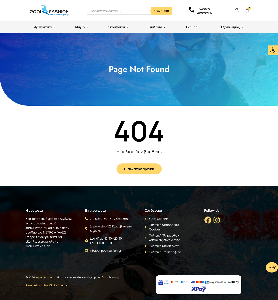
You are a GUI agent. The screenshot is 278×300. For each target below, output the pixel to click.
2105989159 (204, 12)
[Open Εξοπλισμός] (242, 27)
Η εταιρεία (34, 210)
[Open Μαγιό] (87, 27)
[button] (273, 50)
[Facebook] (207, 220)
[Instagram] (216, 220)
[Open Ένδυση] (199, 27)
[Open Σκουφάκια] (127, 27)
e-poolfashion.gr (46, 277)
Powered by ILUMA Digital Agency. (47, 285)
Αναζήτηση (161, 10)
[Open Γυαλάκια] (164, 27)
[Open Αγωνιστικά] (54, 27)
